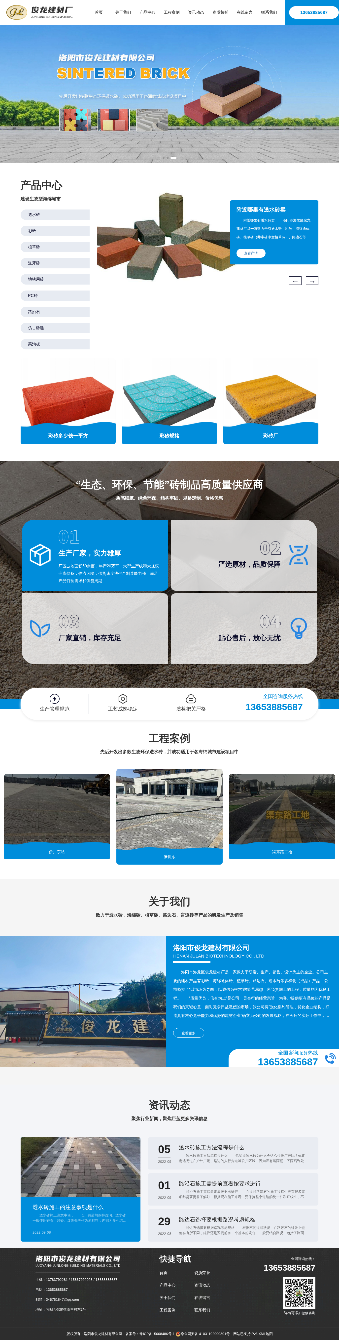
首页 (164, 1273)
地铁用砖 (36, 279)
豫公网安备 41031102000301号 (205, 1334)
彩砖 (32, 231)
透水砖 (34, 214)
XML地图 (266, 1334)
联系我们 (202, 1310)
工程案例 (167, 1310)
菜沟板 (34, 344)
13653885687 (314, 12)
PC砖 (33, 295)
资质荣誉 (202, 1273)
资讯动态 (202, 1285)
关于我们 (167, 1298)
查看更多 (189, 1033)
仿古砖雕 (36, 328)
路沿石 (34, 312)
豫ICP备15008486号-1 (157, 1334)
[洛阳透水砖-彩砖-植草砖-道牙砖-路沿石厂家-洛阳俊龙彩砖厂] (39, 12)
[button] (166, 158)
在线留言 (202, 1298)
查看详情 (251, 253)
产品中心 (167, 1285)
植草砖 (34, 247)
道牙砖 (34, 263)
